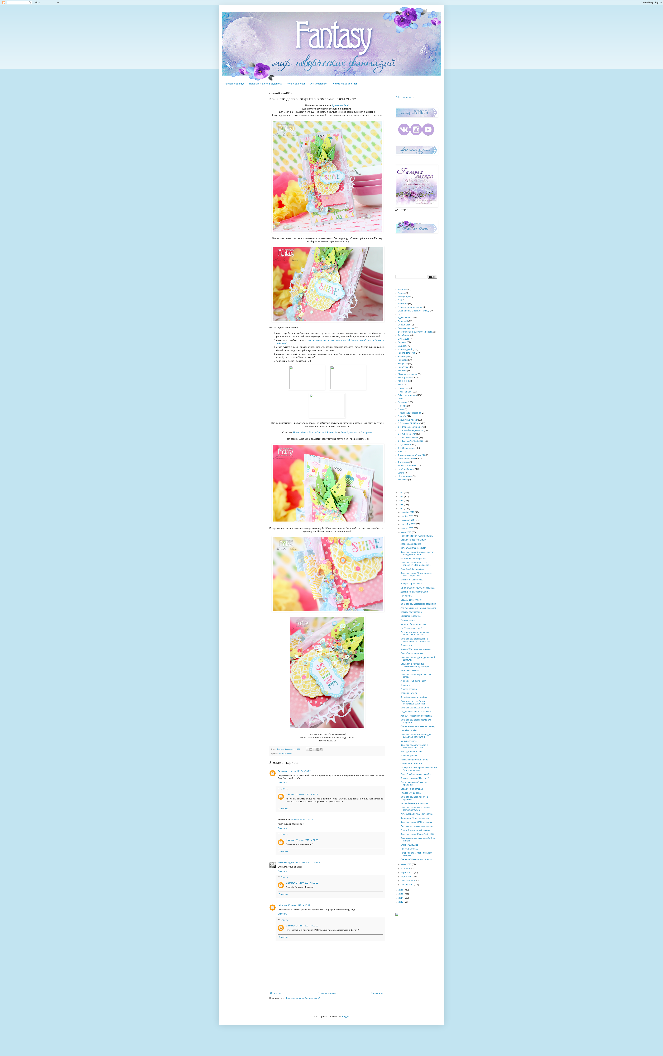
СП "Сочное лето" (407, 434)
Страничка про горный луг (413, 540)
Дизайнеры (403, 335)
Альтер (401, 293)
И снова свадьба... (409, 689)
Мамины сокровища (407, 374)
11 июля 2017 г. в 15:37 (300, 771)
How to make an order (345, 83)
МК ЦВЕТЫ (403, 381)
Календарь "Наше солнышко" (415, 818)
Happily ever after (409, 730)
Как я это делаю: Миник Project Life (418, 834)
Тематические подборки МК (411, 455)
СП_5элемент (405, 444)
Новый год (403, 388)
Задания (402, 342)
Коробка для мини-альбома (414, 697)
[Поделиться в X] (314, 749)
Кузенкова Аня (340, 105)
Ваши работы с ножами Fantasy (413, 311)
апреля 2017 (407, 872)
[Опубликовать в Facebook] (317, 749)
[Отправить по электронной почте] (308, 749)
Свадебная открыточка (412, 653)
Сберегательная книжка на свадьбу (418, 726)
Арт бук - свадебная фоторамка (416, 716)
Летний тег (406, 685)
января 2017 (407, 884)
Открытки (402, 402)
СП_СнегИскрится (407, 448)
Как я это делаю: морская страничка (418, 604)
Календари (403, 356)
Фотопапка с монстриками (413, 558)
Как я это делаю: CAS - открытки (416, 822)
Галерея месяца (406, 328)
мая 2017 (406, 868)
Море (400, 384)
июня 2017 (406, 864)
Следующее (276, 993)
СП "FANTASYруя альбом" (410, 441)
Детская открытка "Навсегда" (415, 778)
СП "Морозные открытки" (410, 427)
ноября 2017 (407, 516)
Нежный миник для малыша (414, 803)
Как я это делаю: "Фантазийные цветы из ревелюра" (416, 574)
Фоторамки (403, 462)
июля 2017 (406, 532)
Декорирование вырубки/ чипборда (415, 332)
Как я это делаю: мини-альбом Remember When (415, 808)
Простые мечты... (409, 849)
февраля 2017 (408, 880)
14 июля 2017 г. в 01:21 (307, 883)
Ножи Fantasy (404, 392)
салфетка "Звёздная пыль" (351, 340)
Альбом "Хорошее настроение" (416, 649)
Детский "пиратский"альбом (414, 592)
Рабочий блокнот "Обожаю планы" (417, 536)
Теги (400, 451)
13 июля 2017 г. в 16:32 (299, 905)
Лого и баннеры (296, 83)
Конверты (403, 360)
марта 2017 (407, 876)
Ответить (282, 782)
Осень (401, 398)
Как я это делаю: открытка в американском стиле (414, 746)
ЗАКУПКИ (402, 346)
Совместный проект (408, 420)
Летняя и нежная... (410, 693)
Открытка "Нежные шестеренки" (416, 859)
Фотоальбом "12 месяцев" (413, 548)
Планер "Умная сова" (411, 793)
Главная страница (233, 83)
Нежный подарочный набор (414, 760)
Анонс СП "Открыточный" (413, 681)
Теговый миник (408, 620)
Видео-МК (403, 321)
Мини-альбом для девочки (413, 624)
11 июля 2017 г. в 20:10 (302, 819)
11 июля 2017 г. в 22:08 (307, 840)
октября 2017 (408, 520)
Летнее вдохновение (411, 544)
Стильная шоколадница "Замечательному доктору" (415, 665)
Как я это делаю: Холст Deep (415, 708)
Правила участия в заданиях (265, 83)
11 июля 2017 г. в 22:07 (307, 794)
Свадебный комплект (411, 600)
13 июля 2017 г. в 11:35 (310, 862)
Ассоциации (404, 296)
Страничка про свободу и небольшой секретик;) (413, 702)
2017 (401, 508)
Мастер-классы (285, 753)
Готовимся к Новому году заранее (417, 826)
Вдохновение (404, 317)
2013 (401, 902)
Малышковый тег (409, 741)
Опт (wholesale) (319, 83)
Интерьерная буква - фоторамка (417, 814)
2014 (401, 898)
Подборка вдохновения (409, 413)
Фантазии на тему (407, 458)
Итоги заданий (405, 349)
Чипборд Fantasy (406, 469)
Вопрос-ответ (404, 325)
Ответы (284, 789)
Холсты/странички (407, 466)
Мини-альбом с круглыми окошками (418, 588)
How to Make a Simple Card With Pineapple (315, 432)
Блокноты (403, 303)
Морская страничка (410, 670)
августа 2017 (407, 528)
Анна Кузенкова (349, 432)
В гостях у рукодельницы (410, 307)
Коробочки (403, 367)
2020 (401, 496)
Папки (401, 409)
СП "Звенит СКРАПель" (409, 423)
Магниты (402, 370)
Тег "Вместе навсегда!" (411, 628)
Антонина (282, 771)
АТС (400, 300)
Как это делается (406, 353)
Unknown (290, 794)
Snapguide (366, 432)
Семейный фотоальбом (412, 569)
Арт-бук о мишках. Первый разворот (418, 608)
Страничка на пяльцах (412, 789)
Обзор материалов (407, 395)
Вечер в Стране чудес (411, 584)
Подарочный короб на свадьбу (416, 712)
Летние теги (406, 645)
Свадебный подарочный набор (416, 774)
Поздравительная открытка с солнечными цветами (415, 633)
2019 (401, 500)
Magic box (403, 480)
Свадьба (402, 416)
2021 (401, 492)
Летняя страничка (409, 755)
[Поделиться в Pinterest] (321, 749)
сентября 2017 (408, 524)
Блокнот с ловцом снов (412, 580)
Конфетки (403, 363)
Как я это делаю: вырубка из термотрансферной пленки (415, 640)
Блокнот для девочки (411, 845)
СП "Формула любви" (408, 437)
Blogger (345, 1016)
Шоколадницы (405, 476)
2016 (401, 890)
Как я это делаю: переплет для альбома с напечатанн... (416, 735)
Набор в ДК (406, 596)
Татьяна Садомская (288, 862)
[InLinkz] (396, 914)
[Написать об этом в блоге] (311, 749)
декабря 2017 (408, 512)
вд (399, 314)
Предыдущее (377, 993)
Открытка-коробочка (411, 616)
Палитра (402, 406)
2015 (401, 894)
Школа (401, 473)
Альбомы (402, 289)
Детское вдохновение (411, 612)
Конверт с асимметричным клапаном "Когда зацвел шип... (419, 768)
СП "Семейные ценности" (410, 430)
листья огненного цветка (321, 340)
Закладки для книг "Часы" (413, 751)
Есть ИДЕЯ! (403, 339)
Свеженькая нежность (411, 764)
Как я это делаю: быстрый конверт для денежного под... (417, 553)
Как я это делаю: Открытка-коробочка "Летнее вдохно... (416, 563)
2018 (401, 504)
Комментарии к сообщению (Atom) (303, 998)
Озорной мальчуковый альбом (415, 830)
